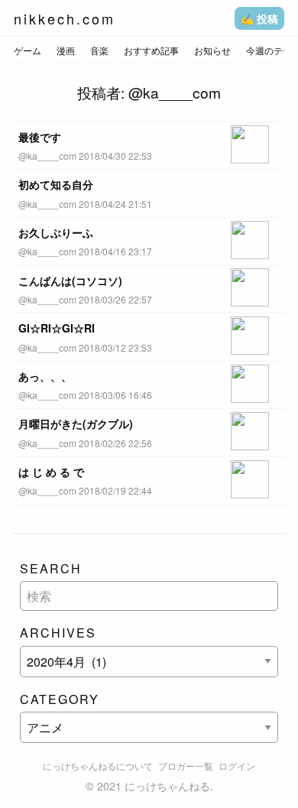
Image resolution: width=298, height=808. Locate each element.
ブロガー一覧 (185, 765)
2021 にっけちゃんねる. (155, 785)
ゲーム (27, 50)
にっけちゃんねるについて (98, 765)
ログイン (237, 765)
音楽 (99, 50)
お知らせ (212, 50)
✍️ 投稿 (259, 18)
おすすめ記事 (151, 50)
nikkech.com (64, 18)
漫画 (66, 50)
